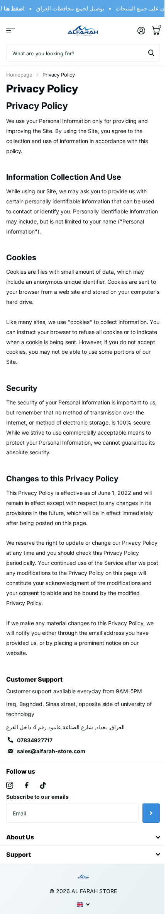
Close (83, 837)
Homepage (19, 75)
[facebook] (27, 785)
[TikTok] (43, 785)
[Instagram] (9, 785)
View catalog (10, 30)
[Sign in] (141, 30)
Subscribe (151, 813)
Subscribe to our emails (37, 796)
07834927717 (35, 740)
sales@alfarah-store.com (51, 751)
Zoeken (151, 52)
